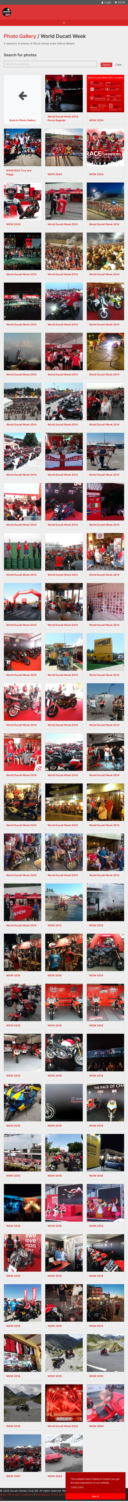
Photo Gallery (20, 36)
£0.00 (121, 2)
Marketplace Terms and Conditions (56, 1494)
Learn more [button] (77, 1487)
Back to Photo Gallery (22, 100)
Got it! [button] (95, 1496)
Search (106, 65)
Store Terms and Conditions (16, 1494)
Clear (119, 64)
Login (107, 2)
